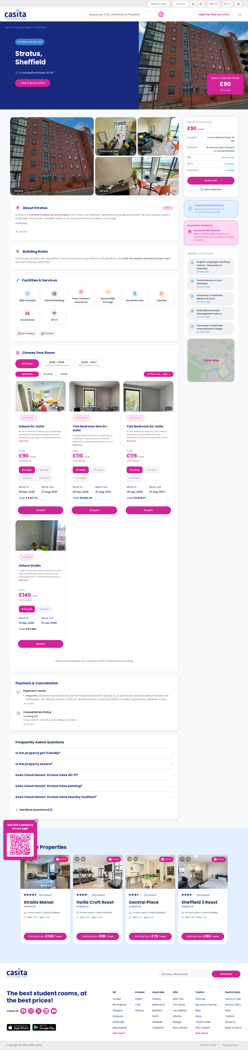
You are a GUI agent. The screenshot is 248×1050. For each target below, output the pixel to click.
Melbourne (158, 1004)
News (199, 1016)
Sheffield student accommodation (49, 214)
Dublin (138, 999)
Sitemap (200, 999)
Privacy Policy (233, 1004)
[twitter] (39, 1011)
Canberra (157, 1027)
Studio (64, 374)
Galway (139, 1010)
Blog (198, 1010)
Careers (229, 1016)
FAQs (228, 1010)
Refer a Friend (233, 1027)
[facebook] (23, 1011)
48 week (44, 470)
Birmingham (120, 1004)
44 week (26, 478)
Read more (24, 441)
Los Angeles (180, 1010)
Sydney (156, 999)
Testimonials (203, 1022)
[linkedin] (46, 1011)
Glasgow (118, 1010)
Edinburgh (118, 1022)
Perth (155, 1016)
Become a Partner (206, 1004)
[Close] (36, 821)
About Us (230, 1022)
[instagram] (31, 1011)
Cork (138, 1004)
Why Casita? (203, 1027)
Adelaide (157, 1022)
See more (119, 1033)
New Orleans (180, 1027)
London (117, 999)
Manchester (120, 1027)
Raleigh (177, 1022)
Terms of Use (233, 999)
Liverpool (118, 1016)
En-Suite (48, 374)
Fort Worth (179, 1004)
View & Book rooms (33, 83)
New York (178, 999)
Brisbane (157, 1010)
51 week (27, 470)
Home (8, 27)
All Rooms (27, 374)
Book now (211, 180)
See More (30, 704)
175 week (44, 478)
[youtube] (54, 1011)
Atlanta (177, 1016)
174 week (81, 478)
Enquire (40, 510)
